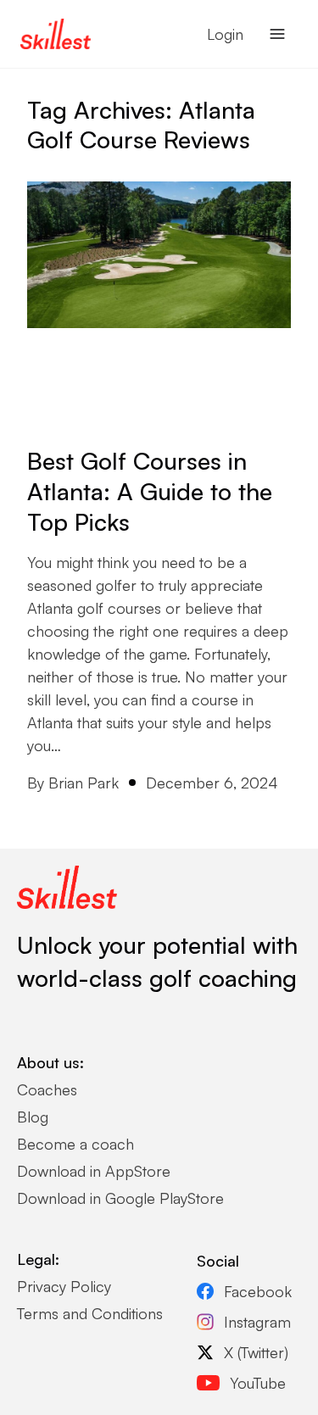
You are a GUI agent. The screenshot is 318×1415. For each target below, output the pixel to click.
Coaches (47, 1089)
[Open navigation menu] (277, 34)
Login (225, 34)
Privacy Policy (64, 1286)
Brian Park (83, 782)
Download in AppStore (93, 1171)
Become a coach (75, 1143)
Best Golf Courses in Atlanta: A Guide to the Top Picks (149, 491)
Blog (32, 1116)
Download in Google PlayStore (120, 1198)
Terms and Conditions (90, 1313)
